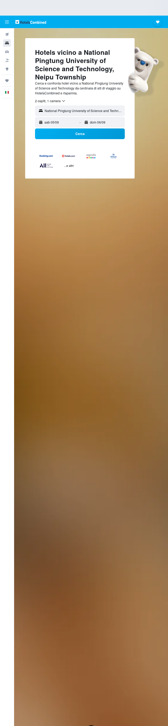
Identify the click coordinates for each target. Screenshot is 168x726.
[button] (6, 21)
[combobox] (50, 101)
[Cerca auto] (7, 52)
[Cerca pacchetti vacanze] (7, 60)
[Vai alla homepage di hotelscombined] (31, 22)
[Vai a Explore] (7, 69)
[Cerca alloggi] (7, 43)
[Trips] (7, 81)
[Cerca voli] (7, 34)
